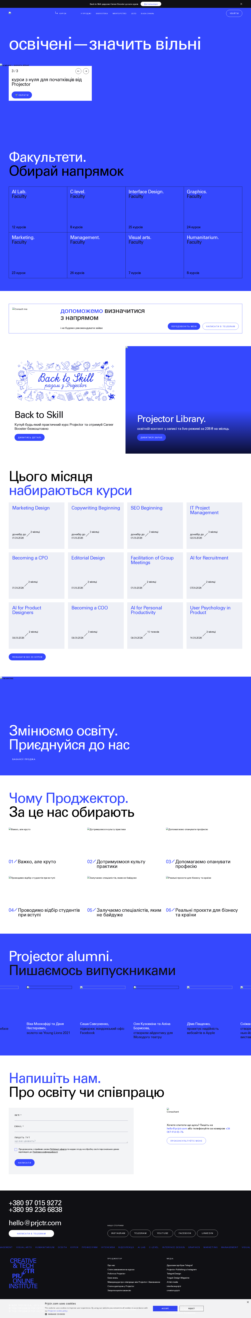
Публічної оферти (58, 1149)
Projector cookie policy (57, 1311)
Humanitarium (16, 1247)
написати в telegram (220, 326)
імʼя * (18, 1115)
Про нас (111, 1265)
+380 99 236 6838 (35, 1210)
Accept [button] (165, 1308)
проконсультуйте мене (186, 1141)
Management (201, 1247)
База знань (112, 1278)
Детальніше (151, 4)
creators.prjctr (173, 1290)
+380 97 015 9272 (35, 1203)
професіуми (62, 1247)
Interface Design (145, 1247)
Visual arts (221, 1247)
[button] (97, 1314)
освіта (34, 1247)
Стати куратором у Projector (120, 1286)
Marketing (182, 1247)
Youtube (162, 1233)
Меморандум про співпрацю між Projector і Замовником (133, 1282)
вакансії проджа (23, 759)
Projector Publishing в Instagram (182, 1269)
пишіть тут (22, 1137)
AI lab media (172, 1282)
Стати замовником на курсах (120, 1269)
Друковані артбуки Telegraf (179, 1265)
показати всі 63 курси (27, 657)
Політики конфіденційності (45, 1152)
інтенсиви (80, 1247)
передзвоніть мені (184, 326)
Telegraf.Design (174, 1274)
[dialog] (125, 1308)
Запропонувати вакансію (119, 1290)
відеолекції (98, 1247)
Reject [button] (191, 1308)
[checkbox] (16, 1149)
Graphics (166, 1247)
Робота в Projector (116, 1274)
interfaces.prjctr (174, 1286)
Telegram (140, 1233)
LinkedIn (207, 1233)
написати (24, 1163)
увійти (234, 13)
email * (19, 1126)
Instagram (118, 1233)
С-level (126, 1247)
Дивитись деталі (29, 437)
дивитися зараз (151, 437)
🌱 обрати (21, 95)
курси (46, 1247)
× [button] (248, 1302)
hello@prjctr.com (177, 1128)
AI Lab (114, 1247)
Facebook (185, 1233)
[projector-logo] (26, 14)
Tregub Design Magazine (178, 1278)
